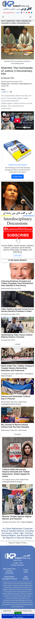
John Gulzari (22, 430)
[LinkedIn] (5, 92)
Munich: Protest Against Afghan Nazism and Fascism (17, 518)
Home (3, 21)
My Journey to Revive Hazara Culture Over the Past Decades (15, 426)
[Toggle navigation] (30, 17)
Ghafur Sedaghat (27, 522)
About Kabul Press (9, 569)
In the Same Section (17, 260)
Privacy (25, 570)
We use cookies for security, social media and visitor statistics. (18, 616)
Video (18, 21)
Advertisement (9, 576)
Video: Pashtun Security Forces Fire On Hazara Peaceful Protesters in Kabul (17, 310)
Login (26, 576)
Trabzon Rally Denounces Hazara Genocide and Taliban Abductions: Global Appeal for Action (16, 473)
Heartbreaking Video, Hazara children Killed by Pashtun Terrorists (17, 336)
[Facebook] (3, 92)
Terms (26, 572)
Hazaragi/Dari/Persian (9, 579)
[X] (11, 92)
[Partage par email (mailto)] (2, 92)
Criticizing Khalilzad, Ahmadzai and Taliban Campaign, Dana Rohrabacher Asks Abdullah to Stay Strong (17, 283)
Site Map (26, 579)
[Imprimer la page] (7, 92)
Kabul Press (11, 21)
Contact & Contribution (9, 572)
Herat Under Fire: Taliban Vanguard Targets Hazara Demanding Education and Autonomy (17, 368)
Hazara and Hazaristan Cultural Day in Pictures (15, 397)
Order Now (17, 176)
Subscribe (17, 255)
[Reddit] (9, 92)
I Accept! (18, 613)
